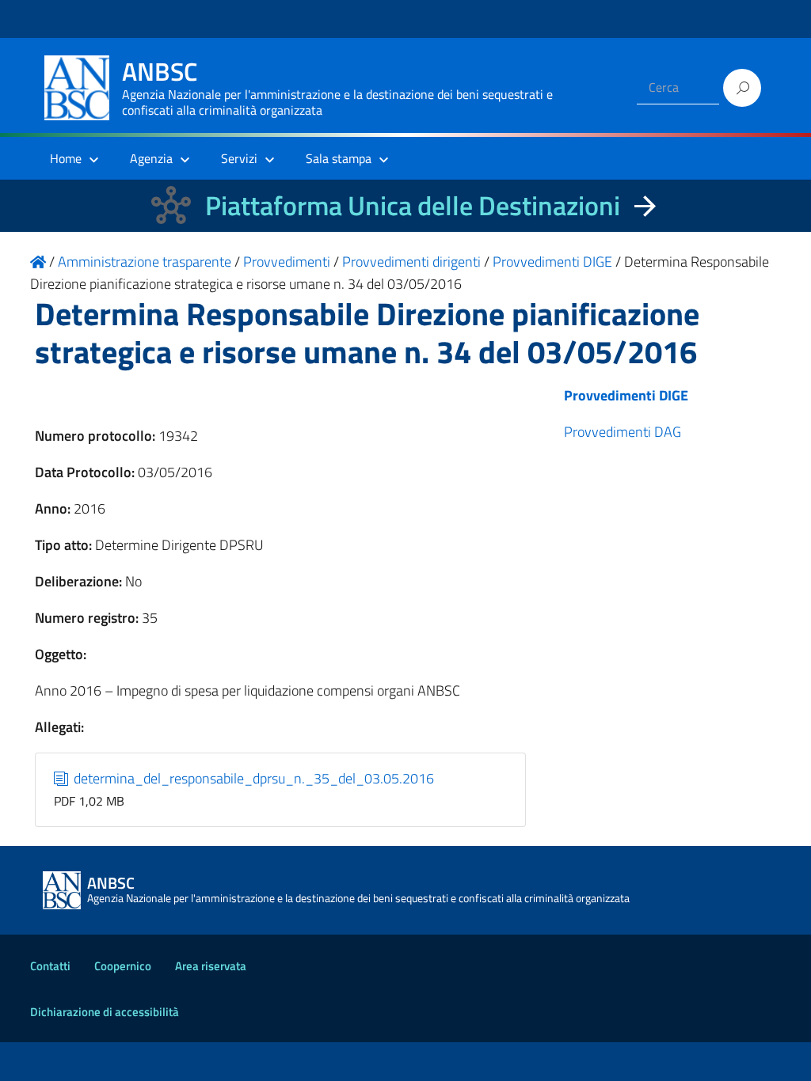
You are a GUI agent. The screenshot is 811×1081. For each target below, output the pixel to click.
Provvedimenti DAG (622, 431)
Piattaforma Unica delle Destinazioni (412, 205)
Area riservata (210, 966)
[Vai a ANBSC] (38, 261)
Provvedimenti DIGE (626, 395)
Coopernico (122, 966)
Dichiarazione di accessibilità (104, 1012)
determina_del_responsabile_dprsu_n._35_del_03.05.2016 (252, 778)
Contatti (50, 966)
